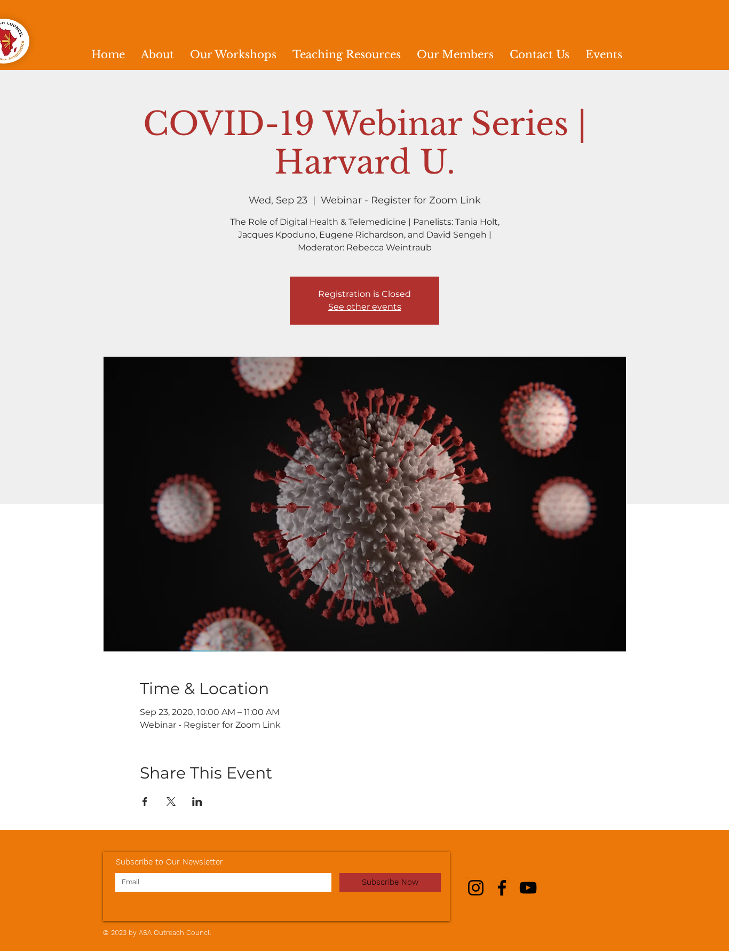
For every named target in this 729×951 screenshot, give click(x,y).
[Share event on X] (171, 801)
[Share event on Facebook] (145, 801)
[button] (233, 54)
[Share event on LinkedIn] (197, 801)
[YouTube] (528, 887)
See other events (364, 307)
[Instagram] (475, 887)
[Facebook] (502, 887)
